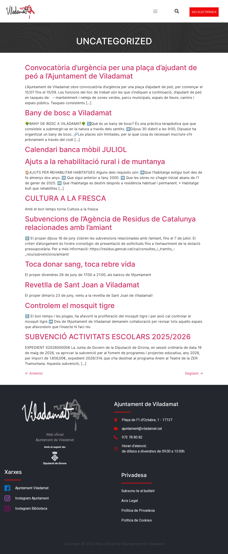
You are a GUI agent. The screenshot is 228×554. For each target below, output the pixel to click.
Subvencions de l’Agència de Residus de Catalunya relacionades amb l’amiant (110, 223)
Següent (194, 373)
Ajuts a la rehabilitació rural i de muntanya (95, 161)
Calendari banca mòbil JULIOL (76, 149)
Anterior (34, 373)
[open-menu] (155, 12)
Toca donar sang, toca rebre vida (80, 264)
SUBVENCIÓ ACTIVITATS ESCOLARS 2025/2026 (108, 336)
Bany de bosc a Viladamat (68, 112)
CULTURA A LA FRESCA (65, 198)
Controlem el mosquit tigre (70, 305)
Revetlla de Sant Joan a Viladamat (82, 284)
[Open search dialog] (176, 12)
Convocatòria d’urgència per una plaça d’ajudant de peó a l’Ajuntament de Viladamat (111, 71)
